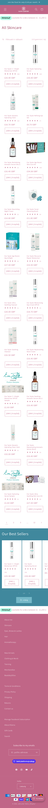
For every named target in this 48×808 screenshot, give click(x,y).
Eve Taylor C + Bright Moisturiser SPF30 (11, 70)
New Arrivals (9, 653)
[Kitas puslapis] (41, 522)
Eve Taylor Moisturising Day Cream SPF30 (35, 304)
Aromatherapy (10, 642)
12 (34, 522)
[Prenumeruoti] (36, 752)
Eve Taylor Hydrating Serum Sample (11, 495)
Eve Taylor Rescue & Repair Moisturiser (34, 257)
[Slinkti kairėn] (18, 593)
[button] (5, 9)
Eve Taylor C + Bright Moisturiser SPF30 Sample (11, 398)
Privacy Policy (10, 692)
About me (8, 620)
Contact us (8, 708)
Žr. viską (24, 600)
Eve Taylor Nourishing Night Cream (12, 210)
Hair (6, 636)
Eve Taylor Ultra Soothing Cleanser (10, 304)
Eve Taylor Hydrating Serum (34, 70)
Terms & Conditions (12, 686)
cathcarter (21, 804)
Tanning (7, 664)
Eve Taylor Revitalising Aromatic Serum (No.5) (12, 163)
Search (7, 736)
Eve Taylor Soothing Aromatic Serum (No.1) (35, 397)
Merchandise (9, 670)
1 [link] (6, 522)
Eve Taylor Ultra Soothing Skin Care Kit (35, 495)
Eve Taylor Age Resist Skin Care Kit (34, 163)
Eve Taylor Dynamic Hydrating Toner (11, 117)
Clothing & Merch (11, 658)
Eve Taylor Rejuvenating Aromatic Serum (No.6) (35, 447)
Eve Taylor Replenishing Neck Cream (35, 351)
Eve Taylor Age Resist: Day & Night (12, 257)
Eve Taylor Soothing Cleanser (11, 351)
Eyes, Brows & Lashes (13, 631)
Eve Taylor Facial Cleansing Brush (33, 210)
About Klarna (9, 725)
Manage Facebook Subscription (17, 719)
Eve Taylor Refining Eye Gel (35, 117)
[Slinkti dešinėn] (29, 593)
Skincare (8, 625)
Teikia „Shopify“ (30, 804)
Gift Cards (8, 730)
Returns (7, 703)
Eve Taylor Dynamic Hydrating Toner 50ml (12, 446)
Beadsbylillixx (10, 675)
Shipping (8, 697)
